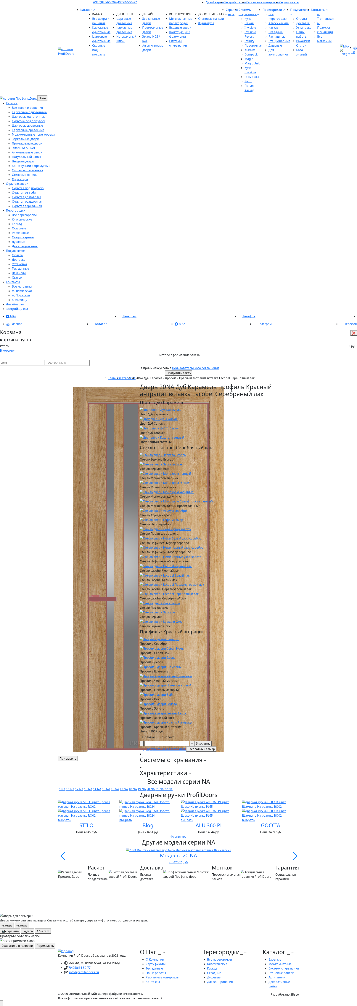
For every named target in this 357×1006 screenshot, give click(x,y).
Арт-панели (276, 977)
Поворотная (254, 45)
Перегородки (273, 10)
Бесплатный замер (201, 749)
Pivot (248, 81)
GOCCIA (270, 825)
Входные (274, 959)
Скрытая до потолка (26, 197)
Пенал (249, 23)
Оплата (301, 19)
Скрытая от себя (24, 193)
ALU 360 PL (209, 825)
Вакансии (303, 41)
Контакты (318, 10)
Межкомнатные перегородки (33, 134)
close (42, 98)
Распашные (276, 36)
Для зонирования (25, 246)
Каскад (273, 28)
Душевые (275, 45)
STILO (86, 825)
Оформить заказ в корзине (166, 749)
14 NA (97, 789)
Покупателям (15, 251)
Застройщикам (235, 2)
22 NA (168, 789)
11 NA (70, 789)
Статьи (301, 45)
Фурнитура (206, 23)
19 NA (142, 789)
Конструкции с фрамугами (31, 166)
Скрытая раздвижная (27, 201)
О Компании (155, 959)
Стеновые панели (211, 19)
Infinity (249, 41)
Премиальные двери (27, 143)
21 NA (159, 789)
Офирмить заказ (178, 373)
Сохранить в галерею (17, 946)
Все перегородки (24, 215)
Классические (278, 23)
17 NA (124, 789)
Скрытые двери (17, 184)
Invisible (250, 28)
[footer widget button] (159, 954)
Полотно (148, 737)
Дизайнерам (215, 2)
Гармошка (252, 77)
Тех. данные (20, 268)
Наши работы (156, 973)
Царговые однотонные (28, 117)
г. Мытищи (325, 32)
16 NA (115, 789)
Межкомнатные (280, 964)
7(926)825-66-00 (104, 2)
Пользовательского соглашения (195, 368)
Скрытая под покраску (28, 188)
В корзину (7, 350)
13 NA (88, 789)
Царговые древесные (27, 125)
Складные (275, 32)
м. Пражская (21, 295)
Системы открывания (27, 170)
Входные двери (180, 28)
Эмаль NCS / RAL (24, 148)
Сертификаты (289, 2)
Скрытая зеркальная (27, 206)
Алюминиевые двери (27, 152)
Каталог (86, 10)
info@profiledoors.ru (84, 972)
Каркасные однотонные (29, 112)
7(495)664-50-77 (126, 2)
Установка (303, 28)
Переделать (45, 946)
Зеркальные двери (25, 139)
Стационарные (279, 41)
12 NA (79, 789)
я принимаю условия (180, 368)
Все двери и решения (27, 108)
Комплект (167, 737)
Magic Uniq (252, 63)
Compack (251, 54)
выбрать (64, 820)
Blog (147, 825)
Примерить (68, 758)
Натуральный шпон (26, 157)
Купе (248, 19)
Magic (249, 59)
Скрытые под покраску (28, 121)
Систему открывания (283, 968)
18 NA (133, 789)
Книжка (250, 50)
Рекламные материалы (262, 2)
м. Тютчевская (22, 291)
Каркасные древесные (28, 130)
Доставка (303, 23)
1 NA (62, 789)
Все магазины (22, 286)
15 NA (106, 789)
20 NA (151, 789)
